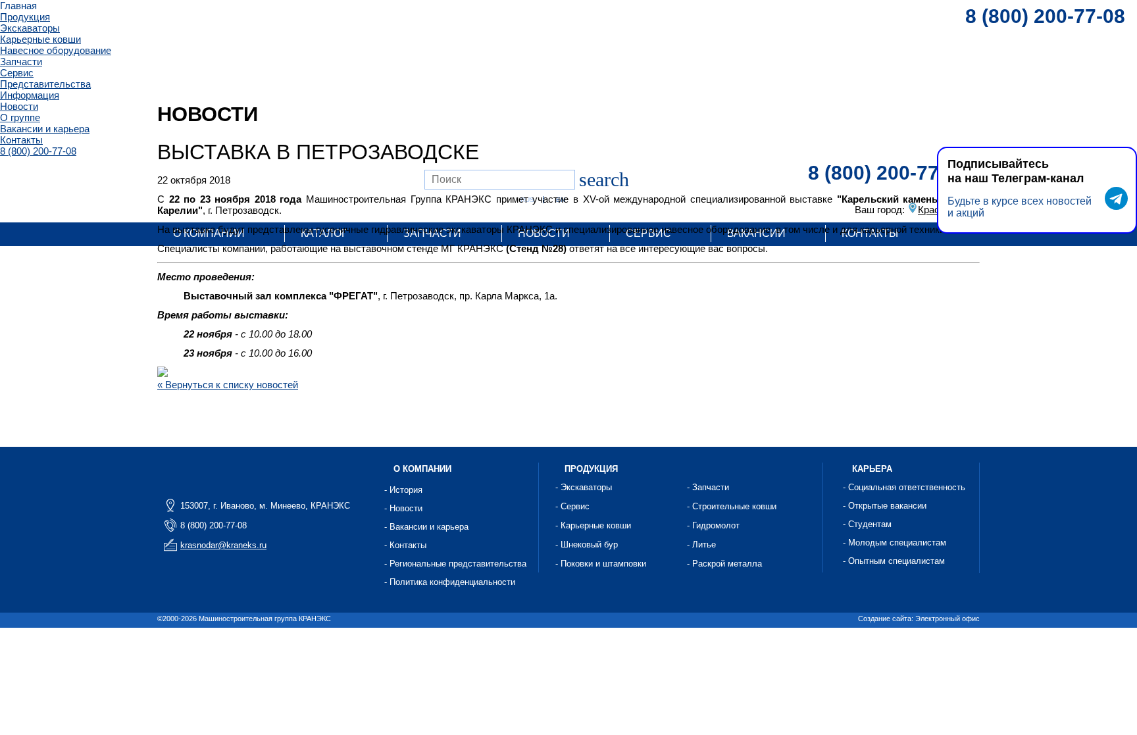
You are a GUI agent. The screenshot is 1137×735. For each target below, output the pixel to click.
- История (403, 490)
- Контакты (405, 545)
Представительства (45, 83)
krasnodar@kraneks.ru (223, 545)
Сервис (17, 72)
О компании (422, 469)
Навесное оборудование (55, 50)
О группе (20, 117)
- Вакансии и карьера (426, 527)
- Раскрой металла (724, 564)
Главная (18, 5)
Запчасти (21, 61)
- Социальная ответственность (904, 487)
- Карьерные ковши (593, 525)
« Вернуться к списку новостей (227, 384)
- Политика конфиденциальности (449, 582)
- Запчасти (708, 487)
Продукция (25, 16)
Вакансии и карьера (44, 128)
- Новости (403, 508)
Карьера (872, 469)
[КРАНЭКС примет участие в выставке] (162, 373)
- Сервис (572, 506)
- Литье (701, 544)
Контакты (21, 139)
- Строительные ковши (731, 506)
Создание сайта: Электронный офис (919, 618)
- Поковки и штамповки (600, 564)
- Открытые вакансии (884, 506)
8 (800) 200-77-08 (38, 151)
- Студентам (867, 524)
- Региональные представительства (455, 564)
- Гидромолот (713, 525)
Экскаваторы (30, 28)
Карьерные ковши (40, 39)
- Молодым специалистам (894, 542)
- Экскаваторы (583, 487)
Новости (19, 106)
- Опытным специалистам (894, 561)
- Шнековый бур (586, 544)
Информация (29, 95)
